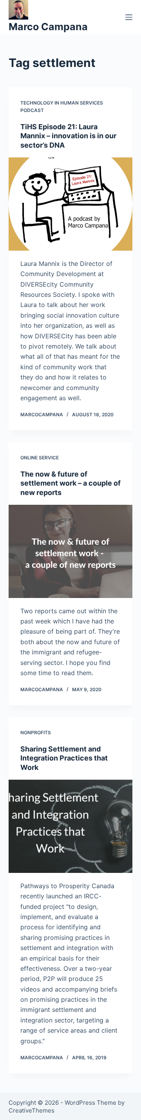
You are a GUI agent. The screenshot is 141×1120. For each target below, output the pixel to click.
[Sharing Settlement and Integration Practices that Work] (71, 826)
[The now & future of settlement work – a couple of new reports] (71, 551)
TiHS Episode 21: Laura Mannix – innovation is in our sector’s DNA (68, 136)
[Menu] (128, 17)
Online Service (39, 458)
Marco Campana (48, 27)
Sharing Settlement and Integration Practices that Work (64, 758)
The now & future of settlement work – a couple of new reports (70, 483)
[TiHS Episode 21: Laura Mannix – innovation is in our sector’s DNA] (71, 204)
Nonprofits (35, 732)
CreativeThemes (31, 1110)
